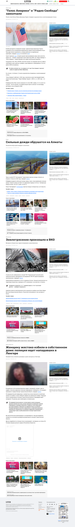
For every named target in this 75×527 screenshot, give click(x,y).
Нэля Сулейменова (9, 147)
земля (21, 303)
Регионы (43, 3)
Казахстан (8, 303)
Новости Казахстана (15, 3)
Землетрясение (16, 303)
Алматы (7, 195)
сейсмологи (25, 303)
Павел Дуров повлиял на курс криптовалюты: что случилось (19, 135)
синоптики (27, 195)
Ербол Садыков (8, 245)
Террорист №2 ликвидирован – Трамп (16, 95)
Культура (39, 3)
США (13, 98)
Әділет (46, 3)
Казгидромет (12, 195)
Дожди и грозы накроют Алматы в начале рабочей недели (21, 193)
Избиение (29, 458)
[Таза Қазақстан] (56, 1)
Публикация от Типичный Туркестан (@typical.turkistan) (20, 454)
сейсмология (30, 303)
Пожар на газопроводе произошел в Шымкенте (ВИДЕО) (18, 337)
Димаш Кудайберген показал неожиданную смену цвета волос (19, 495)
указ (15, 56)
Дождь (20, 195)
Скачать (59, 520)
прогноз (23, 195)
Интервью (28, 3)
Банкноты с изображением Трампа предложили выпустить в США (23, 93)
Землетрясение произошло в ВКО (56, 43)
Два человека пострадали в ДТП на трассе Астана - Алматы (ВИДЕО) (20, 340)
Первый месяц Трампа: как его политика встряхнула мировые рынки (24, 90)
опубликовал (20, 186)
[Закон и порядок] (50, 1)
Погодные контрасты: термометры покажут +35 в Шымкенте (19, 230)
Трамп (7, 98)
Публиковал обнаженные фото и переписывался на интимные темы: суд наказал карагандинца (26, 492)
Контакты (40, 508)
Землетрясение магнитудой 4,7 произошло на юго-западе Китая (22, 298)
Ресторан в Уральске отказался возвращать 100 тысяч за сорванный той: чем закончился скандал (58, 39)
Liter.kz (18, 53)
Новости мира (22, 3)
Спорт (35, 3)
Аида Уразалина (8, 19)
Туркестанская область (22, 458)
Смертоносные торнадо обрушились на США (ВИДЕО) (17, 132)
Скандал (16, 98)
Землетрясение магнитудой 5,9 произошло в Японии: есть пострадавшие (24, 300)
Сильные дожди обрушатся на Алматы (58, 34)
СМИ (10, 98)
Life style (32, 3)
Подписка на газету (63, 1)
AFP (29, 53)
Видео (12, 458)
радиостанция (21, 98)
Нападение (16, 458)
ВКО (11, 303)
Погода (51, 32)
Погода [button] (62, 3)
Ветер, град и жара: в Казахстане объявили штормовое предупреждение (25, 191)
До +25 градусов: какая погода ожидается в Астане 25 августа (19, 233)
